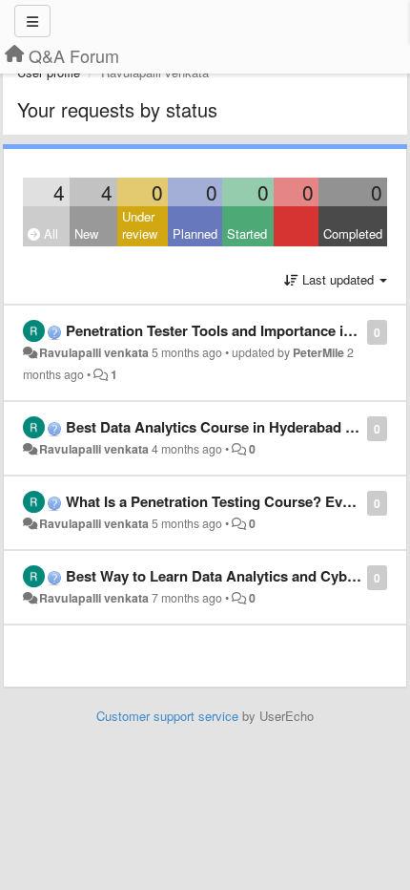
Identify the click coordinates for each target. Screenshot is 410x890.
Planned (195, 233)
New (86, 233)
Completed (352, 233)
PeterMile (318, 352)
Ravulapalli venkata (94, 352)
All (49, 233)
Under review (139, 225)
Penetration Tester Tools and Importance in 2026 (226, 330)
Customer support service (167, 716)
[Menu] (32, 21)
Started (247, 233)
